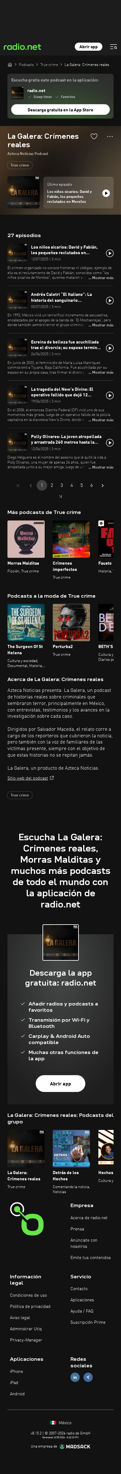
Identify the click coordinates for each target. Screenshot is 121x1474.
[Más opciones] (110, 136)
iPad (14, 1383)
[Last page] (60, 496)
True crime (20, 165)
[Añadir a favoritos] (94, 136)
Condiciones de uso (28, 1295)
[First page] (18, 486)
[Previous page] (31, 486)
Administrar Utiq (26, 1329)
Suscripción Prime (87, 1322)
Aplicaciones (82, 1300)
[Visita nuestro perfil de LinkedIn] (75, 1377)
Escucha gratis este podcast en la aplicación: (55, 80)
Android (17, 1394)
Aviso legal (20, 1318)
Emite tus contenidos (90, 1258)
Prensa (77, 1229)
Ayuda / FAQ (81, 1311)
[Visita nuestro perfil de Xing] (88, 1377)
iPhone (16, 1371)
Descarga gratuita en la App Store (60, 110)
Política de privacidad (30, 1306)
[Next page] (103, 486)
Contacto (78, 1289)
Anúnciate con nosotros (83, 1243)
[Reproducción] (106, 193)
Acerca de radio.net (89, 1218)
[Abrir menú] (113, 46)
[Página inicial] (9, 64)
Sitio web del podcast (27, 778)
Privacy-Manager (26, 1340)
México (64, 1423)
